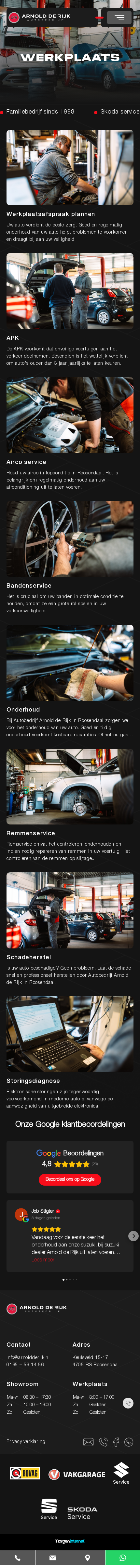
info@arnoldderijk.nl (28, 1358)
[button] (6, 1236)
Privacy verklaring (26, 1442)
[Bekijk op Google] (21, 1214)
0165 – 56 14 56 (25, 1365)
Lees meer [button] (43, 1260)
